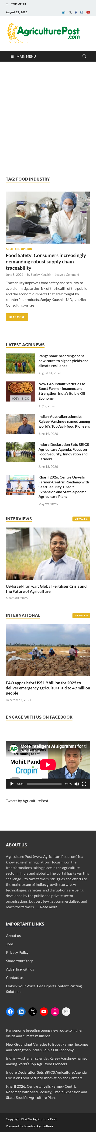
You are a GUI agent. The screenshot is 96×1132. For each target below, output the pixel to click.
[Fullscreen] (84, 784)
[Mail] (66, 1011)
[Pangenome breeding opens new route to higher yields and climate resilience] (20, 356)
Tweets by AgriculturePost (27, 800)
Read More (15, 316)
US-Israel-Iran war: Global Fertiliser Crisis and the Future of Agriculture (46, 589)
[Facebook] (10, 1011)
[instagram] (81, 12)
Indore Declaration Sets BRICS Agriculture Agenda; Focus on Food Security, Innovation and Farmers (63, 451)
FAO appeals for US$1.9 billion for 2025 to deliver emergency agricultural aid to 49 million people (48, 687)
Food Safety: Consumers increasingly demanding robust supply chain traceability (46, 261)
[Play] (12, 784)
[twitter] (70, 12)
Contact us (15, 977)
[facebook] (76, 12)
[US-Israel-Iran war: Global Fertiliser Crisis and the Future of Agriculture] (48, 581)
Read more (48, 907)
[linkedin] (63, 12)
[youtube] (88, 12)
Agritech (12, 249)
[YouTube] (44, 1011)
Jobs (10, 944)
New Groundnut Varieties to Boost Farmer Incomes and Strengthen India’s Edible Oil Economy (61, 390)
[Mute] (76, 784)
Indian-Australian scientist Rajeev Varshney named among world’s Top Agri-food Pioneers (64, 421)
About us (13, 935)
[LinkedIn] (21, 1011)
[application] (48, 765)
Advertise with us (20, 969)
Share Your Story (19, 960)
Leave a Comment (67, 274)
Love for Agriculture (38, 1126)
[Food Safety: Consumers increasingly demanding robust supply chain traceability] (48, 220)
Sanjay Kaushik (41, 274)
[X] (32, 1011)
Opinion (26, 249)
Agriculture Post (45, 1119)
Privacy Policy (17, 952)
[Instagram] (55, 1011)
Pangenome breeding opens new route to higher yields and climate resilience (63, 360)
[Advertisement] (48, 119)
